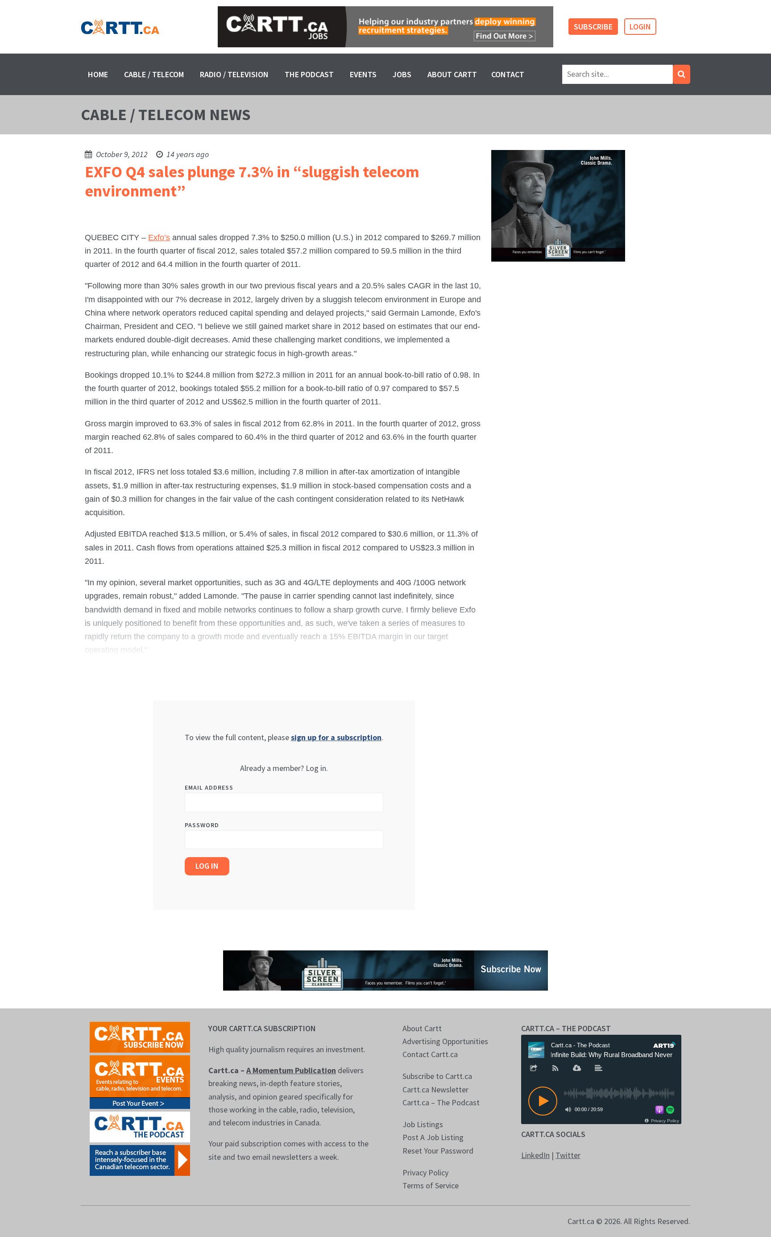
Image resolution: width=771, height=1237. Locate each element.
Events (363, 74)
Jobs (402, 74)
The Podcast (309, 74)
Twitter (567, 1155)
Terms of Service (430, 1185)
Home (98, 74)
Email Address (209, 787)
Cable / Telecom (154, 74)
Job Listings (422, 1124)
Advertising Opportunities (445, 1041)
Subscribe (593, 26)
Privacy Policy (425, 1172)
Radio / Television (234, 74)
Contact (507, 74)
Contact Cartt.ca (430, 1054)
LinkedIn (535, 1155)
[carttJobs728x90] (385, 27)
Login (640, 26)
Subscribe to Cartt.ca (437, 1076)
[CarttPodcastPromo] (140, 1125)
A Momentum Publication (291, 1070)
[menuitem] (98, 74)
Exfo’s (159, 237)
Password (202, 825)
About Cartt (452, 74)
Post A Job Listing (433, 1137)
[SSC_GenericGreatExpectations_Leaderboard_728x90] (385, 969)
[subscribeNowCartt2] (140, 1036)
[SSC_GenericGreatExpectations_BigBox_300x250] (558, 205)
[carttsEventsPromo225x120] (140, 1081)
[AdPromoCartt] (140, 1159)
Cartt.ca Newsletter (435, 1089)
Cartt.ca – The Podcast (441, 1102)
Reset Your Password (437, 1150)
